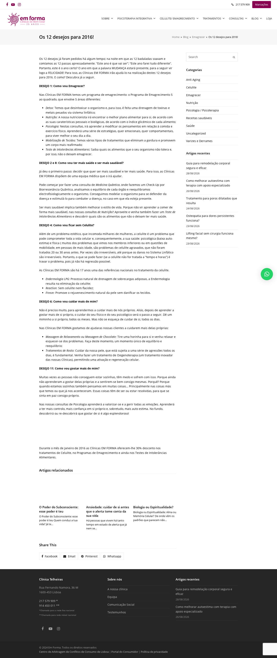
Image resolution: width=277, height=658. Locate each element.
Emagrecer (193, 95)
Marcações (261, 4)
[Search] (212, 57)
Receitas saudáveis (199, 118)
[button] (49, 556)
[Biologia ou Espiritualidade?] (154, 490)
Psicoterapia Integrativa (134, 18)
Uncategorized (196, 133)
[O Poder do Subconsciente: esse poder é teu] (60, 490)
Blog (254, 18)
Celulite (191, 87)
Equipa (112, 597)
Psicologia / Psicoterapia (202, 110)
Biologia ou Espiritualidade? (153, 507)
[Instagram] (19, 4)
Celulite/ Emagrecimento (177, 18)
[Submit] (234, 57)
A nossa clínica (117, 589)
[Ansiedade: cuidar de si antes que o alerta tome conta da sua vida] (107, 490)
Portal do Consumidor (125, 652)
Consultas (236, 18)
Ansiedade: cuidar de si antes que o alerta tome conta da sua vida (107, 511)
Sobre (105, 18)
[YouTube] (13, 4)
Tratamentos (212, 18)
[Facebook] (7, 4)
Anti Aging (193, 80)
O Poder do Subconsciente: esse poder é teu (58, 509)
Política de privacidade (154, 652)
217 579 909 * (48, 601)
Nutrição (192, 103)
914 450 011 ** (49, 605)
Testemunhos (116, 612)
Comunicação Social (120, 604)
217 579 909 (243, 4)
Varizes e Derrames (199, 141)
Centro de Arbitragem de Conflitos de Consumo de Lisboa (74, 652)
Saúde (190, 126)
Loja (269, 18)
